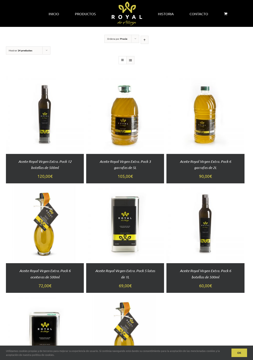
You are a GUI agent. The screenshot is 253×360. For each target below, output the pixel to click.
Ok (239, 352)
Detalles (45, 124)
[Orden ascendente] (144, 40)
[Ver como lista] (130, 60)
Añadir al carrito (45, 110)
